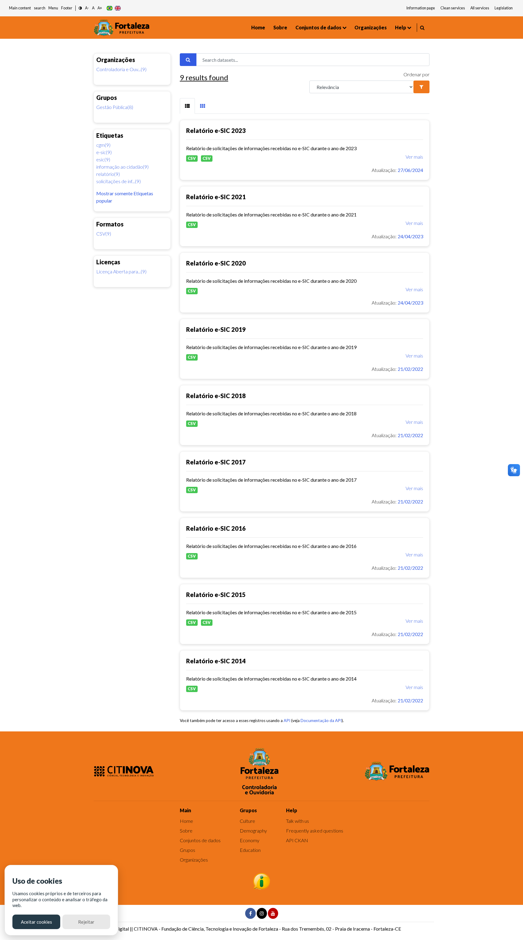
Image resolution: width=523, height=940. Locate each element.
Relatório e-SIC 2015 (216, 594)
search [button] (39, 8)
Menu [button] (53, 8)
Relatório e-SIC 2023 (216, 130)
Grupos (187, 850)
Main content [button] (20, 8)
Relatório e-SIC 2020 (216, 263)
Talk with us (297, 821)
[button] (80, 8)
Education (250, 850)
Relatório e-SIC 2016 (216, 528)
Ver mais (414, 157)
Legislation (504, 8)
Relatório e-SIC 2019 (216, 329)
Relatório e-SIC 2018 (216, 395)
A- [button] (87, 8)
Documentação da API (321, 720)
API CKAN (297, 840)
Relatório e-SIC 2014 (216, 661)
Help (400, 27)
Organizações (370, 27)
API (287, 720)
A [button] (93, 8)
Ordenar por (416, 74)
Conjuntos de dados (318, 27)
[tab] (187, 106)
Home (258, 27)
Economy (249, 840)
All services (479, 8)
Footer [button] (66, 8)
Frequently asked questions (314, 830)
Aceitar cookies (36, 922)
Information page (420, 8)
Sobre (280, 27)
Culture (247, 821)
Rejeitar (86, 922)
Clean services (452, 8)
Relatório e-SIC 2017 (216, 462)
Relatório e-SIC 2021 (216, 196)
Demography (253, 830)
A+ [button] (99, 8)
